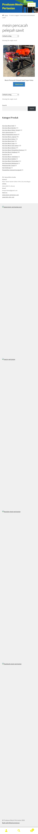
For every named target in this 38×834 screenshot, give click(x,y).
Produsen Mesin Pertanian (12, 6)
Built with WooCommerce (10, 823)
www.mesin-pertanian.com (10, 195)
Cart (29, 829)
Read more (19, 84)
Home (6, 15)
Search (4, 105)
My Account (6, 830)
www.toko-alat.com (8, 197)
